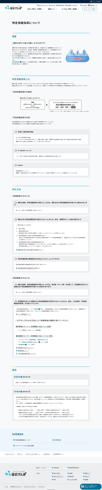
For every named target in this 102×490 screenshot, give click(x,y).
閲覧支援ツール (93, 5)
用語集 (86, 479)
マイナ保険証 (34, 309)
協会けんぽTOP (10, 454)
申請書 (70, 473)
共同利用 (58, 440)
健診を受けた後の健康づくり (33, 454)
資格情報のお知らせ (32, 342)
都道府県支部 (61, 5)
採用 (55, 479)
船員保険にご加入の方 (72, 5)
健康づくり (51, 9)
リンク (6, 486)
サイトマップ (41, 486)
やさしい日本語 (96, 1)
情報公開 (71, 476)
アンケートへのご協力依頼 (24, 446)
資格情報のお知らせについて (26, 348)
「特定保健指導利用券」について (27, 353)
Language (84, 5)
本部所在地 (56, 467)
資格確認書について (23, 351)
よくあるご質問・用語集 (69, 9)
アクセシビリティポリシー (30, 486)
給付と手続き (57, 473)
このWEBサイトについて (16, 486)
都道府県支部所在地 (74, 467)
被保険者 (17, 377)
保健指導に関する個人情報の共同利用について (30, 250)
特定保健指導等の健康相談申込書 (29, 268)
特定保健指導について (23, 440)
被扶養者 (17, 392)
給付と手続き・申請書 (35, 9)
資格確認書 (22, 344)
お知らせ (53, 5)
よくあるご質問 (73, 479)
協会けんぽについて (43, 5)
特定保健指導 (16, 62)
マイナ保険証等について (24, 314)
